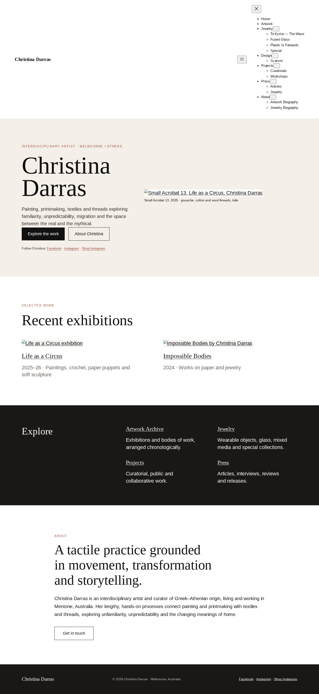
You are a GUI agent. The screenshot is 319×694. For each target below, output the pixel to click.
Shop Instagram (93, 248)
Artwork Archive (145, 429)
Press (223, 462)
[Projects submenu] (276, 65)
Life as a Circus (42, 355)
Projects (135, 462)
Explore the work (43, 233)
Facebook (54, 248)
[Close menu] (256, 9)
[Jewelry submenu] (276, 28)
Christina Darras (33, 59)
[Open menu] (242, 59)
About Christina (89, 233)
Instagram (71, 248)
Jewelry (226, 429)
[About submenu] (273, 97)
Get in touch (74, 633)
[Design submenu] (275, 55)
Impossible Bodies (187, 355)
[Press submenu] (273, 81)
